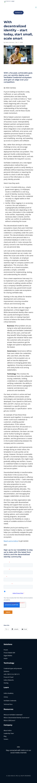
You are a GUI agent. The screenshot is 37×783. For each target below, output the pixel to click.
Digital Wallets (8, 655)
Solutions (6, 671)
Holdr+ (6, 658)
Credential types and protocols (13, 668)
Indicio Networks (9, 680)
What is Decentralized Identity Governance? (16, 717)
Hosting (6, 683)
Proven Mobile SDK (9, 653)
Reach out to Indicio (11, 541)
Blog (5, 736)
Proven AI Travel (8, 677)
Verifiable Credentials (10, 700)
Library (6, 697)
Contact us (18, 12)
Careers (6, 739)
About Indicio (8, 730)
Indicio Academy (8, 693)
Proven (6, 650)
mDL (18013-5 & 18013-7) (11, 674)
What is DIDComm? (9, 720)
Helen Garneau (9, 42)
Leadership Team (9, 733)
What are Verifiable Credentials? (13, 715)
